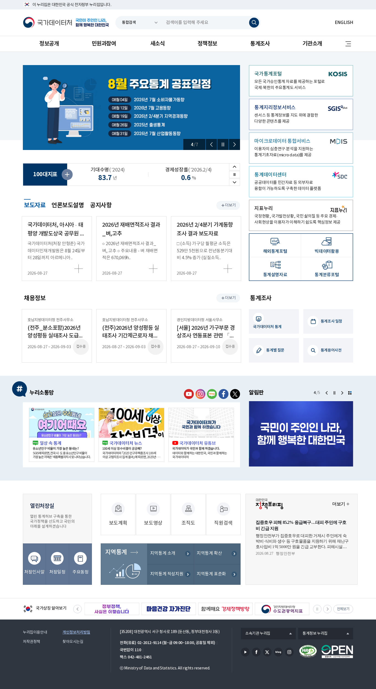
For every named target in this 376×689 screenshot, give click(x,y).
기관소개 (312, 44)
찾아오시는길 (72, 642)
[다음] (234, 144)
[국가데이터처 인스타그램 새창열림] (200, 394)
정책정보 (207, 44)
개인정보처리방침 (76, 632)
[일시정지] (222, 144)
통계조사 (259, 44)
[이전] (211, 144)
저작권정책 (31, 642)
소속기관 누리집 (255, 634)
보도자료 (34, 205)
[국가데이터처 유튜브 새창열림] (189, 394)
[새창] (61, 435)
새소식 (157, 44)
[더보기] (350, 393)
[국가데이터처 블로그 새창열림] (212, 394)
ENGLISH (344, 22)
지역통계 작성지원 (167, 574)
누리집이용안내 (35, 632)
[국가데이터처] (47, 23)
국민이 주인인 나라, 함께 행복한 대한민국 (92, 22)
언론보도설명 (67, 205)
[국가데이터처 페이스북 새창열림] (223, 394)
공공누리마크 (337, 651)
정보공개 (49, 44)
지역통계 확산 (209, 553)
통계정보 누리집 (313, 634)
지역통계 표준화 (211, 574)
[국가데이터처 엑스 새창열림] (235, 394)
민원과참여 (104, 44)
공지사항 (100, 205)
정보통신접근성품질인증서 (308, 651)
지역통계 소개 (162, 553)
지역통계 (116, 552)
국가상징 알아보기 (45, 609)
